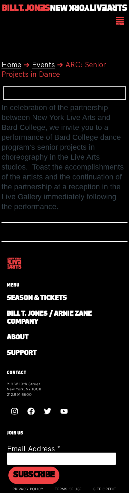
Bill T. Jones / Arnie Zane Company (49, 318)
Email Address (33, 448)
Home (11, 65)
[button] (120, 22)
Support (22, 353)
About (17, 337)
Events (43, 65)
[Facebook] (30, 411)
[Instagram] (14, 411)
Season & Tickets (37, 298)
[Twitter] (47, 411)
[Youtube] (63, 411)
